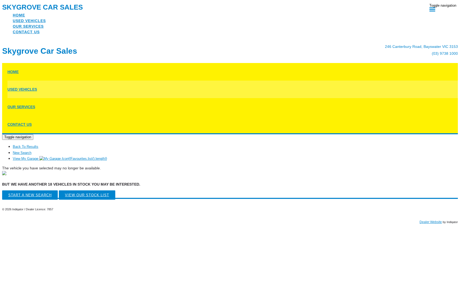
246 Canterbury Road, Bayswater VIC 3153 (421, 46)
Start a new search (30, 195)
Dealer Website (431, 222)
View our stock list (87, 195)
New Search (22, 153)
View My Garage (60, 159)
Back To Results (25, 147)
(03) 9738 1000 (445, 53)
